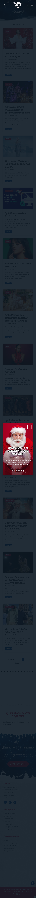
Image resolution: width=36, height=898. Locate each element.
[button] (4, 5)
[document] (18, 449)
